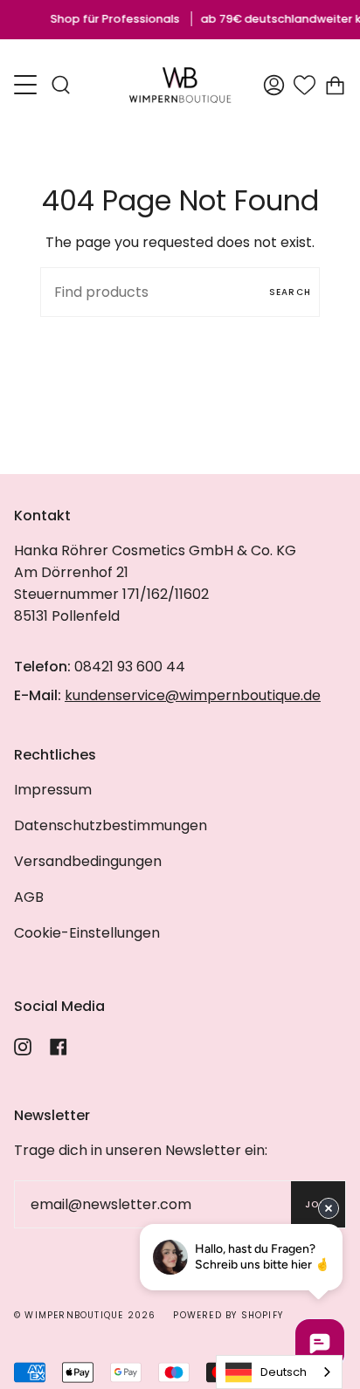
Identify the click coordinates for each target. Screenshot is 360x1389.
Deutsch (283, 1372)
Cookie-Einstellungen (87, 933)
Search (290, 292)
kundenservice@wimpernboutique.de (193, 695)
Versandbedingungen (88, 861)
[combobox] (279, 1372)
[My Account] (274, 85)
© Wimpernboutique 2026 (85, 1315)
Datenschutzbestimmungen (110, 825)
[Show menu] (27, 85)
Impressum (53, 790)
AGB (29, 897)
